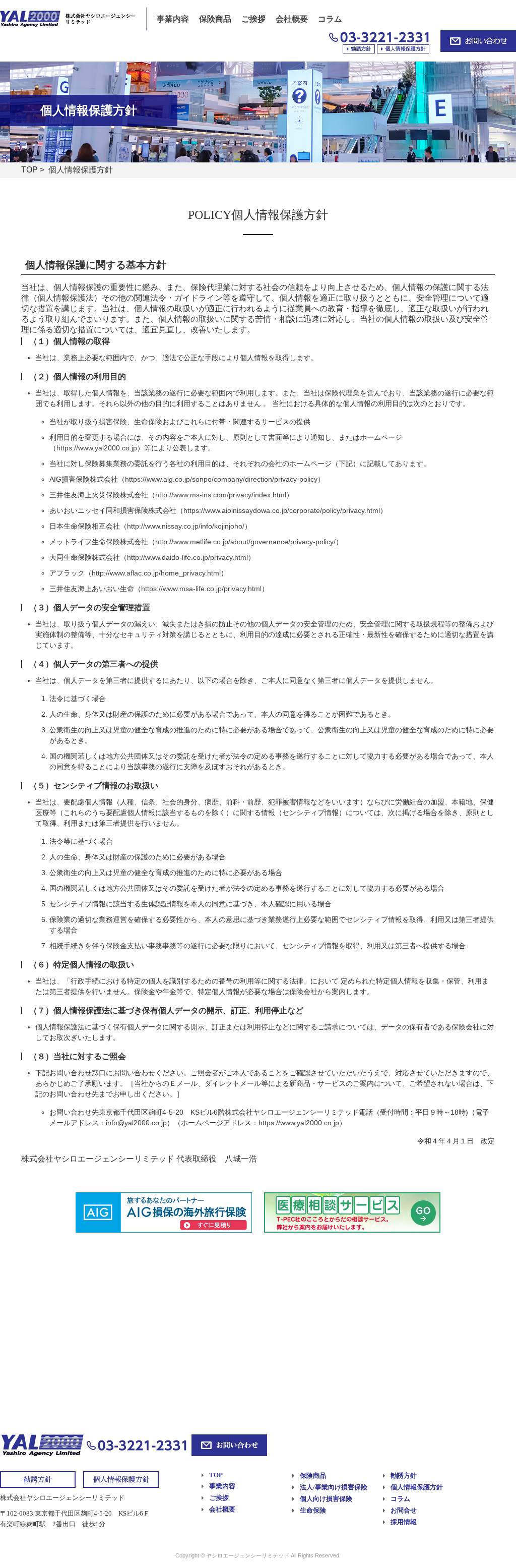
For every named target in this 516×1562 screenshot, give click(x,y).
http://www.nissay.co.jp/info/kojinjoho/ (185, 526)
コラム (330, 19)
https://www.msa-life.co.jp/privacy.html (201, 589)
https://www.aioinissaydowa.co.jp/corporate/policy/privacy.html (281, 510)
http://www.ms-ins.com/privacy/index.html (220, 495)
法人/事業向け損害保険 (333, 1487)
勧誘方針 (404, 1475)
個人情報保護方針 (417, 1487)
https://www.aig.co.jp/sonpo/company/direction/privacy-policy (221, 479)
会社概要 (292, 19)
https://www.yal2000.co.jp (96, 448)
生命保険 (313, 1510)
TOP (29, 169)
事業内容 (173, 19)
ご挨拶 (253, 19)
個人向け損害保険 (326, 1498)
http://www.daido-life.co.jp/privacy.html (187, 557)
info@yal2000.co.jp (136, 1123)
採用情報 (404, 1522)
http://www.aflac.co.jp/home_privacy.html (156, 573)
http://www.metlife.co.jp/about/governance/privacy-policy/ (245, 542)
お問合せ (404, 1510)
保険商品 (215, 19)
